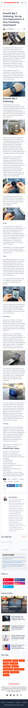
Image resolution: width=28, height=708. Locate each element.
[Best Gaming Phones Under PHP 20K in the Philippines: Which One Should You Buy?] (6, 619)
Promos (15, 660)
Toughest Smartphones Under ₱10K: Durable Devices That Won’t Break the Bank (18, 627)
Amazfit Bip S (14, 479)
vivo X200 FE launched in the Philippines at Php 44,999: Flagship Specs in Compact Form (14, 561)
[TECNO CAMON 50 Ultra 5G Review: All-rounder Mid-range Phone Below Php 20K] (6, 638)
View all (24, 537)
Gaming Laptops (8, 669)
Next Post (23, 550)
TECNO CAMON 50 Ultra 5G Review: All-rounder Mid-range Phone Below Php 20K (18, 637)
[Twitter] (17, 485)
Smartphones (7, 660)
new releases (14, 663)
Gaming (22, 660)
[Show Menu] (2, 2)
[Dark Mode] (22, 2)
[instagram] (17, 695)
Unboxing (10, 481)
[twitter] (14, 695)
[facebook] (10, 695)
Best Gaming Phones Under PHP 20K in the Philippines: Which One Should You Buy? (18, 618)
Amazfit (9, 10)
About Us (3, 702)
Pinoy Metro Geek (9, 705)
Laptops (6, 663)
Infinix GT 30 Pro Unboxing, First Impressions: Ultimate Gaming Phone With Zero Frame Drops (14, 566)
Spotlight (5, 481)
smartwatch (21, 479)
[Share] (24, 29)
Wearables (16, 481)
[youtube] (7, 695)
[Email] (20, 485)
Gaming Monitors (19, 669)
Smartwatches (14, 672)
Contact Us (18, 702)
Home (4, 10)
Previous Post (5, 550)
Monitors (6, 672)
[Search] (25, 2)
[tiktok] (21, 695)
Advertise (24, 702)
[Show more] (4, 489)
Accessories (7, 666)
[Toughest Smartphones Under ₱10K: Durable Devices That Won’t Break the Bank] (6, 628)
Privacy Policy (10, 702)
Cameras (6, 675)
